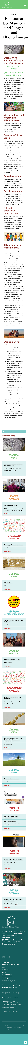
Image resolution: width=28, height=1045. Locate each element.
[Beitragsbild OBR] (14, 479)
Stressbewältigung (8, 470)
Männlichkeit (18, 468)
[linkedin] (7, 978)
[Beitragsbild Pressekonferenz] (14, 633)
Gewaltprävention (8, 508)
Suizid (18, 701)
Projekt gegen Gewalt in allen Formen (13, 544)
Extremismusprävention (10, 821)
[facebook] (2, 978)
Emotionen (11, 468)
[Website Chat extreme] (14, 790)
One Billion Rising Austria (10, 505)
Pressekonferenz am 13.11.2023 (12, 659)
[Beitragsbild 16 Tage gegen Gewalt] (14, 594)
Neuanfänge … (8, 582)
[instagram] (5, 978)
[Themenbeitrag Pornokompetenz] (14, 712)
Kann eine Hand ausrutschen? (11, 778)
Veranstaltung (7, 510)
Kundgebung (17, 508)
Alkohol (6, 468)
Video (18, 904)
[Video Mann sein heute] (14, 873)
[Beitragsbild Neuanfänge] (14, 556)
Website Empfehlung (17, 510)
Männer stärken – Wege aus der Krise (13, 859)
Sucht (15, 470)
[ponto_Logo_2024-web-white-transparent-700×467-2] (6, 2)
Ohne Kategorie (8, 585)
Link (22, 508)
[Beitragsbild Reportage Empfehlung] (14, 519)
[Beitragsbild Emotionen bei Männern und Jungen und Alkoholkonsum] (14, 438)
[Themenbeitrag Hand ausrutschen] (14, 753)
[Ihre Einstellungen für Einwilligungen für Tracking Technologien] (25, 1042)
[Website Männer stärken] (14, 833)
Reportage (13, 904)
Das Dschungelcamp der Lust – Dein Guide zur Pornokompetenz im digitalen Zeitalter (13, 740)
